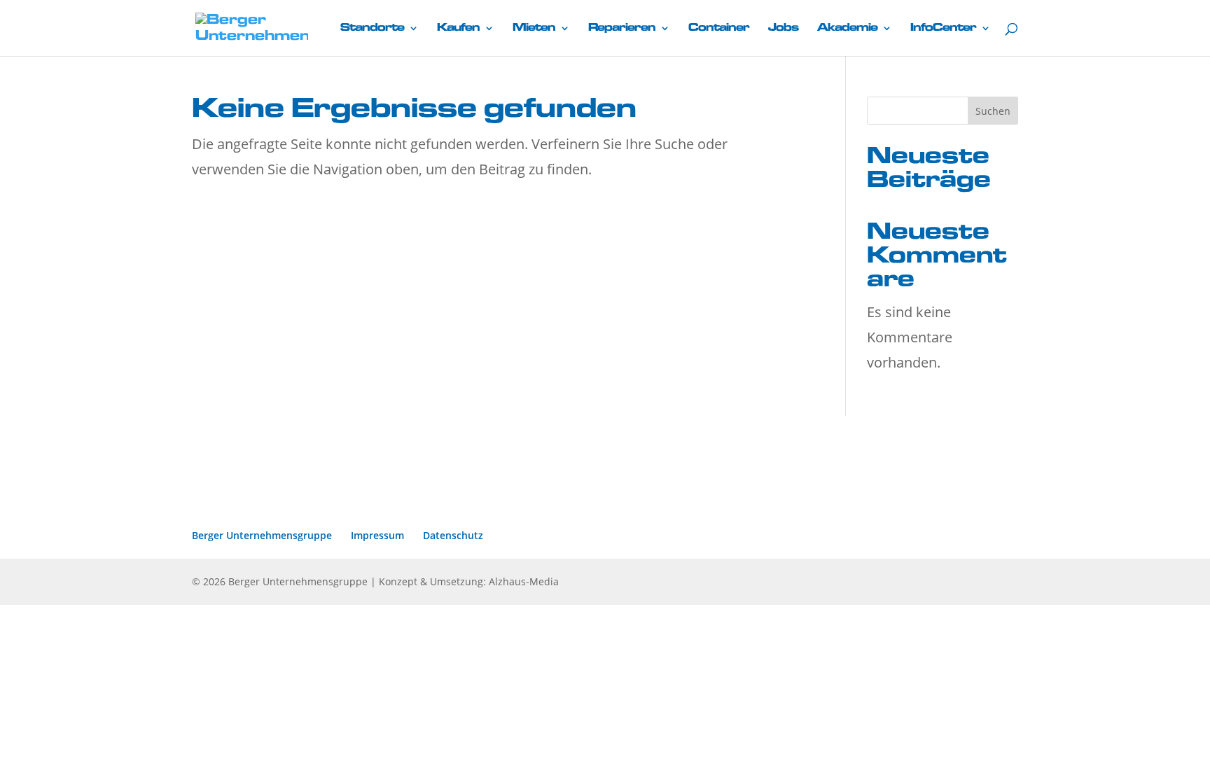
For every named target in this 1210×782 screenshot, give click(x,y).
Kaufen (458, 28)
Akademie (847, 28)
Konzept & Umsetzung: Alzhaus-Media (469, 581)
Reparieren (621, 28)
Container (718, 28)
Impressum (377, 535)
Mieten (534, 28)
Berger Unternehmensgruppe (262, 535)
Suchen (992, 111)
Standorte (372, 28)
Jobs (783, 28)
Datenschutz (453, 535)
